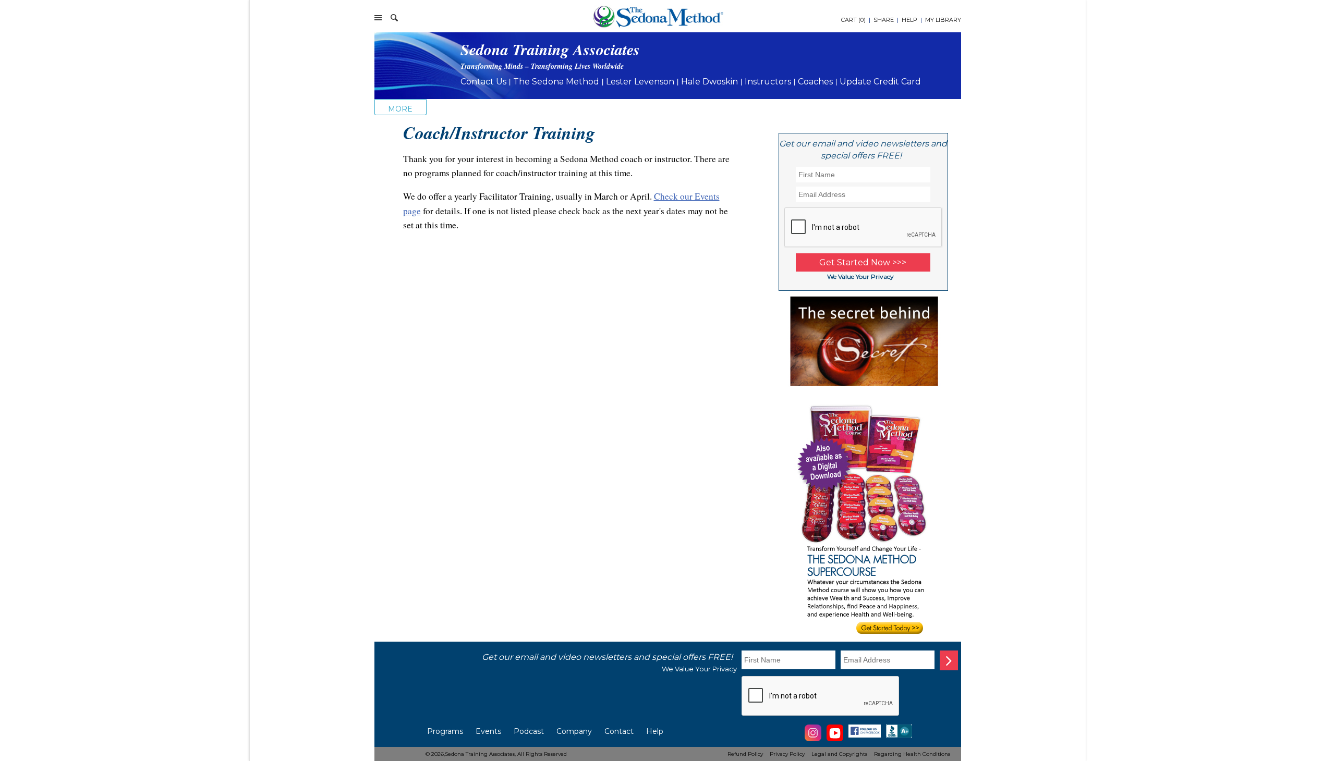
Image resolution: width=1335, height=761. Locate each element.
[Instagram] (813, 739)
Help (654, 731)
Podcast (529, 731)
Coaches (815, 82)
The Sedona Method (556, 82)
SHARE (883, 19)
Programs (445, 731)
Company (574, 731)
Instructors (768, 82)
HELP (909, 19)
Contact (619, 731)
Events (488, 731)
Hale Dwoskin (709, 82)
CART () (853, 19)
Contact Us (483, 82)
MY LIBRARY (943, 19)
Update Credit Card (880, 82)
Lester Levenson (640, 82)
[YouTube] (835, 739)
